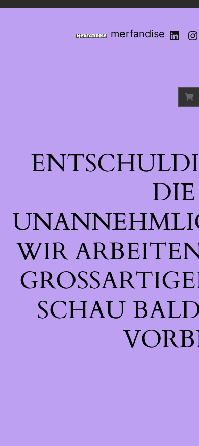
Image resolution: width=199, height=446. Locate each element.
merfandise (138, 34)
